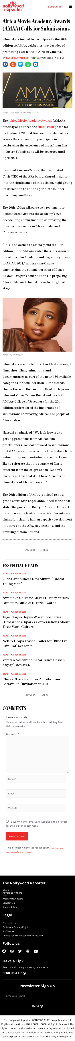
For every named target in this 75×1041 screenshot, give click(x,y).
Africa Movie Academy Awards (30, 121)
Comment (12, 734)
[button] (5, 64)
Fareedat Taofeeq (17, 57)
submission (46, 127)
